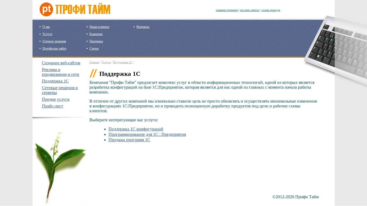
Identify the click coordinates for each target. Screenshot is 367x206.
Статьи (94, 48)
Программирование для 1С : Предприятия (147, 134)
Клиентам (96, 34)
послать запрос (250, 10)
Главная (94, 62)
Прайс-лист (52, 106)
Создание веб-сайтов (61, 63)
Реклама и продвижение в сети (60, 72)
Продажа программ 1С (129, 139)
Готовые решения (54, 41)
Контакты (142, 27)
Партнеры (96, 41)
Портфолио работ (54, 48)
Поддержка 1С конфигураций (136, 129)
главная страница (227, 10)
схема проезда (271, 10)
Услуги (47, 34)
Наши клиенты (99, 27)
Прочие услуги (56, 99)
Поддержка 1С (55, 81)
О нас (46, 27)
